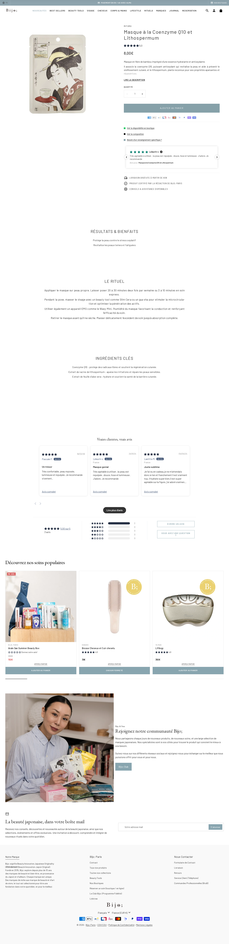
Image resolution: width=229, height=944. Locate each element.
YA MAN (158, 645)
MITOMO (127, 26)
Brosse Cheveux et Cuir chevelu (98, 648)
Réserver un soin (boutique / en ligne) (107, 888)
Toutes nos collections (100, 873)
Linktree (94, 898)
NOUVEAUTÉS (40, 10)
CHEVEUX (102, 10)
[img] (49, 454)
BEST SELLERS (57, 10)
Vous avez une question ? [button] (175, 534)
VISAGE (91, 10)
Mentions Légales (144, 925)
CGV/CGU (102, 925)
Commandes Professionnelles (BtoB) (191, 883)
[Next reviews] (217, 157)
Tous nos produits (98, 867)
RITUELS (148, 10)
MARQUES (161, 10)
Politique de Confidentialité (121, 925)
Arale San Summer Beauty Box (23, 648)
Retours (178, 873)
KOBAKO (85, 645)
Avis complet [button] (49, 491)
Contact (94, 862)
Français (104, 912)
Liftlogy (159, 648)
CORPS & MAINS (119, 10)
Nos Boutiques (96, 883)
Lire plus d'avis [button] (115, 510)
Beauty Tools (96, 878)
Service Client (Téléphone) (186, 878)
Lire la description (134, 80)
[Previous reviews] (126, 157)
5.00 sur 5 (65, 528)
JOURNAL (174, 10)
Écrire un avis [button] (175, 524)
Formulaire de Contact (184, 862)
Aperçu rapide (40, 664)
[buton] (104, 912)
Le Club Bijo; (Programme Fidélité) (106, 893)
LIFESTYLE (135, 10)
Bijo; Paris (13, 645)
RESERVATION (189, 10)
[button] (171, 157)
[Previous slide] (35, 503)
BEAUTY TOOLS (76, 10)
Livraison (178, 867)
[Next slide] (40, 503)
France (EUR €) (121, 912)
